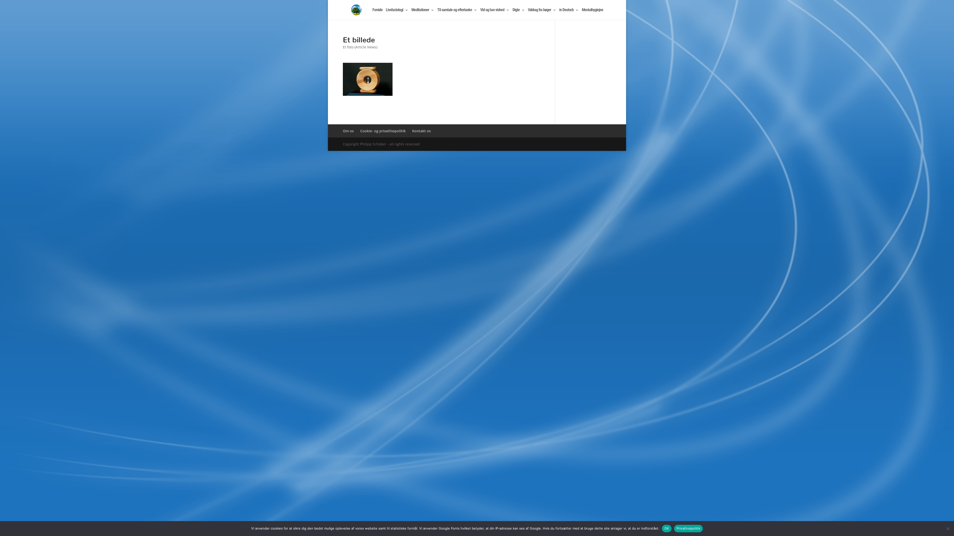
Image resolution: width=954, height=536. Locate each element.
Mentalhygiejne (592, 10)
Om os (348, 131)
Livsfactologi (394, 10)
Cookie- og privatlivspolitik (383, 131)
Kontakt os (421, 131)
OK (666, 528)
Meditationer (420, 10)
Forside (377, 10)
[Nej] (947, 528)
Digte (516, 10)
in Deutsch (566, 10)
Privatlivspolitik (688, 528)
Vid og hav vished (492, 10)
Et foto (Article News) (360, 47)
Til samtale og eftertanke (454, 10)
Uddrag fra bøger (539, 10)
